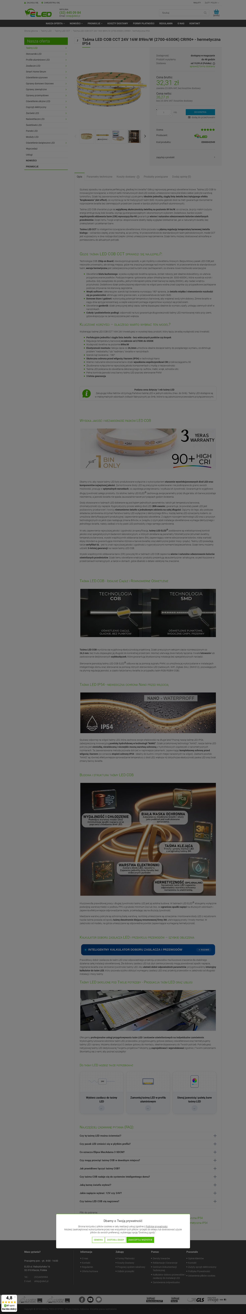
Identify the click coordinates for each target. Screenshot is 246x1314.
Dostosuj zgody (115, 1240)
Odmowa (98, 1240)
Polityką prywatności (157, 1226)
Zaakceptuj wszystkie (140, 1240)
